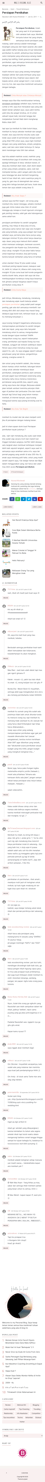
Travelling (37, 1409)
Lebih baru (7, 507)
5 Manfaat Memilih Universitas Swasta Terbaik (24, 541)
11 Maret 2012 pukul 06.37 (26, 1233)
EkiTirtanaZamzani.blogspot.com (21, 828)
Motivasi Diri (21, 1405)
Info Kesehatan (22, 1413)
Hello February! (18, 560)
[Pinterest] (40, 499)
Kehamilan (29, 1417)
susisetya (12, 708)
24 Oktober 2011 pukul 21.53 (20, 1211)
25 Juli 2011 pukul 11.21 (20, 875)
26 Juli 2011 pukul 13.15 (24, 1044)
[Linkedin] (34, 499)
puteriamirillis (13, 1092)
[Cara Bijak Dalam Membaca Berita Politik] (6, 533)
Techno (20, 1417)
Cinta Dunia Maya (18, 290)
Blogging (36, 1405)
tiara (9, 876)
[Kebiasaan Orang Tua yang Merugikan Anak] (6, 573)
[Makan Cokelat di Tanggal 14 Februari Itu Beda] (6, 553)
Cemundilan (12, 1179)
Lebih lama (37, 507)
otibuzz (11, 1060)
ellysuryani (12, 631)
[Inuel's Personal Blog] (22, 2)
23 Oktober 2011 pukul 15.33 (22, 1156)
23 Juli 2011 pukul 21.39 (23, 589)
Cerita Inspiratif (9, 1409)
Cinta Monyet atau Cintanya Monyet (26, 95)
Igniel (25, 1479)
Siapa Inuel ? (10, 1371)
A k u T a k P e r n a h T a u (16, 1387)
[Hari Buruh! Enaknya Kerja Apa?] (6, 523)
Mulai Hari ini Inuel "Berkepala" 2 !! (19, 1347)
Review (7, 1405)
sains (10, 1156)
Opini (6, 472)
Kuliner (22, 1422)
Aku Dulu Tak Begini (19, 409)
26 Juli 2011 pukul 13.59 (22, 1060)
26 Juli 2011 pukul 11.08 (20, 959)
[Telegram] (23, 499)
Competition (36, 1413)
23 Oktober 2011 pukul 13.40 (23, 1118)
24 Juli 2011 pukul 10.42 (22, 666)
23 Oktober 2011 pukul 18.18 (27, 1179)
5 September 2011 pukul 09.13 (29, 1092)
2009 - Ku (9, 1383)
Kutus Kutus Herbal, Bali (17, 997)
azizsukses (12, 1233)
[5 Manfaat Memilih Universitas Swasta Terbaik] (6, 543)
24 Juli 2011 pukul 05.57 (25, 631)
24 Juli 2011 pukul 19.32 (33, 803)
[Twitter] (17, 499)
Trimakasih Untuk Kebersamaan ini (21, 1392)
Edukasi (38, 1417)
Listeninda (25, 1473)
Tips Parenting (24, 1409)
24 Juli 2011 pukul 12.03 (24, 708)
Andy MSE (12, 1044)
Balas (5, 598)
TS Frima (11, 589)
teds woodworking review (18, 927)
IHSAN (10, 606)
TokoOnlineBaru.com (16, 803)
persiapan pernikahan (11, 304)
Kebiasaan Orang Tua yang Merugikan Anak (23, 571)
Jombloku (32, 489)
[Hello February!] (6, 563)
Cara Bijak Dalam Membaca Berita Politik (26, 531)
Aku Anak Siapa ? (18, 196)
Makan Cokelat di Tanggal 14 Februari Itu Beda (24, 551)
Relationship (8, 1413)
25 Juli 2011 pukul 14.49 (23, 901)
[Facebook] (12, 499)
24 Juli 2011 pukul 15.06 (20, 764)
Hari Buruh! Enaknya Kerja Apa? (25, 520)
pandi (10, 764)
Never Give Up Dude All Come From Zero (22, 1352)
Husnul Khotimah (18, 481)
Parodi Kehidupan (17, 472)
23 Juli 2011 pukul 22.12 (21, 606)
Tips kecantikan (9, 1417)
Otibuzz (11, 666)
